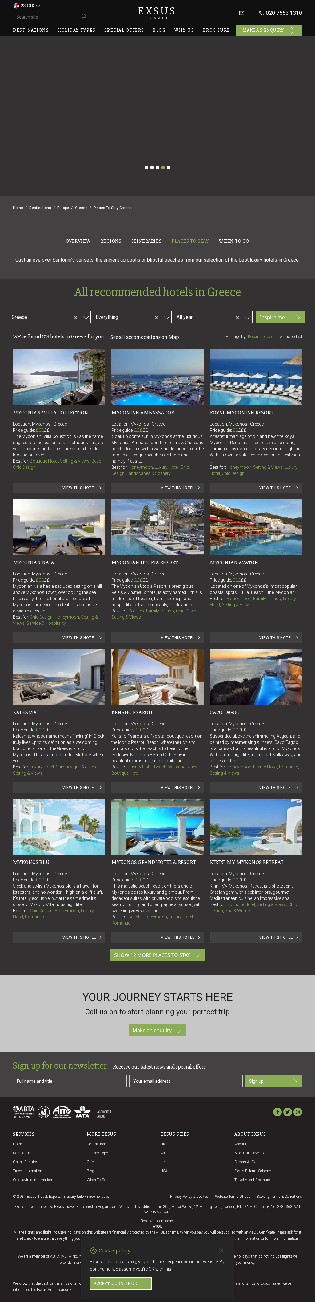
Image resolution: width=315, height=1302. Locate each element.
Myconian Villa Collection (50, 412)
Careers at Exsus (247, 1162)
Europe (63, 208)
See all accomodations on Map (144, 337)
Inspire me (272, 317)
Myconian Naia (33, 562)
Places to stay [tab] (190, 241)
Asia (164, 1153)
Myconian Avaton (234, 562)
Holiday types (77, 30)
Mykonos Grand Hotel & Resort (153, 862)
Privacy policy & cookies (189, 1196)
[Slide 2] (152, 167)
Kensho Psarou (131, 712)
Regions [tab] (111, 241)
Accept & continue (115, 1283)
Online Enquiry (25, 1162)
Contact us (22, 1153)
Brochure (216, 30)
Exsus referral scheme (252, 1171)
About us (241, 1144)
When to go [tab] (234, 241)
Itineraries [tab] (146, 241)
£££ (43, 430)
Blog (159, 30)
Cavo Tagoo (225, 712)
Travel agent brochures (253, 1180)
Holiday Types (98, 1153)
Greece (81, 208)
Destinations (31, 30)
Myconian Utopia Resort (144, 562)
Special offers (124, 30)
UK (163, 1144)
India (165, 1162)
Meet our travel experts (253, 1153)
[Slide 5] (168, 167)
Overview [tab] (78, 241)
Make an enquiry (263, 30)
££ (47, 430)
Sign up (256, 1081)
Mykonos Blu (31, 862)
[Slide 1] (146, 167)
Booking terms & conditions (279, 1196)
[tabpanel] (157, 610)
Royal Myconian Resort (241, 412)
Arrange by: (236, 337)
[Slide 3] (157, 167)
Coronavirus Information (32, 1180)
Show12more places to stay (152, 955)
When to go (96, 1180)
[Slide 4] (163, 167)
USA (164, 1171)
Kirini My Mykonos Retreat (247, 862)
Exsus (157, 13)
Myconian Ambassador (142, 412)
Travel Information (27, 1171)
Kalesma (25, 712)
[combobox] (49, 316)
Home (18, 208)
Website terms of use (232, 1196)
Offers (92, 1162)
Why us (184, 30)
